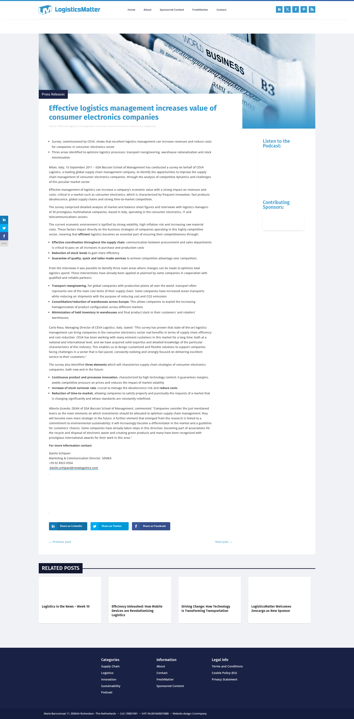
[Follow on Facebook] (295, 9)
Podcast (82, 26)
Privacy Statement (224, 679)
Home (131, 9)
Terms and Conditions (227, 666)
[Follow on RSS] (312, 9)
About (147, 9)
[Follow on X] (287, 9)
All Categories (50, 26)
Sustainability (110, 686)
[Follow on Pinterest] (304, 9)
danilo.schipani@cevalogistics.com (74, 468)
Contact (221, 9)
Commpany (199, 713)
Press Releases (53, 94)
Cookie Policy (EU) (224, 673)
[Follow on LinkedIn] (279, 9)
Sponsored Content (172, 9)
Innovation (108, 679)
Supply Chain (110, 666)
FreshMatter (200, 9)
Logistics (107, 673)
